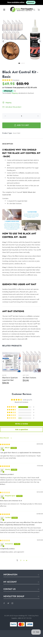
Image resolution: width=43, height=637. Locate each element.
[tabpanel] (21, 40)
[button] (7, 80)
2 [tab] (20, 63)
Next (39, 41)
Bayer (4, 375)
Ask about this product (13, 107)
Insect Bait (16, 133)
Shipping (15, 93)
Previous (3, 41)
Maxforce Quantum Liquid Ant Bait (10, 379)
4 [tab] (24, 63)
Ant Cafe (26, 375)
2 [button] (20, 560)
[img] (5, 444)
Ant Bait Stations (16, 203)
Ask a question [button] (21, 429)
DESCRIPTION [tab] (7, 144)
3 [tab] (22, 63)
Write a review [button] (21, 423)
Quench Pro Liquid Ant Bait (18, 201)
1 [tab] (19, 63)
